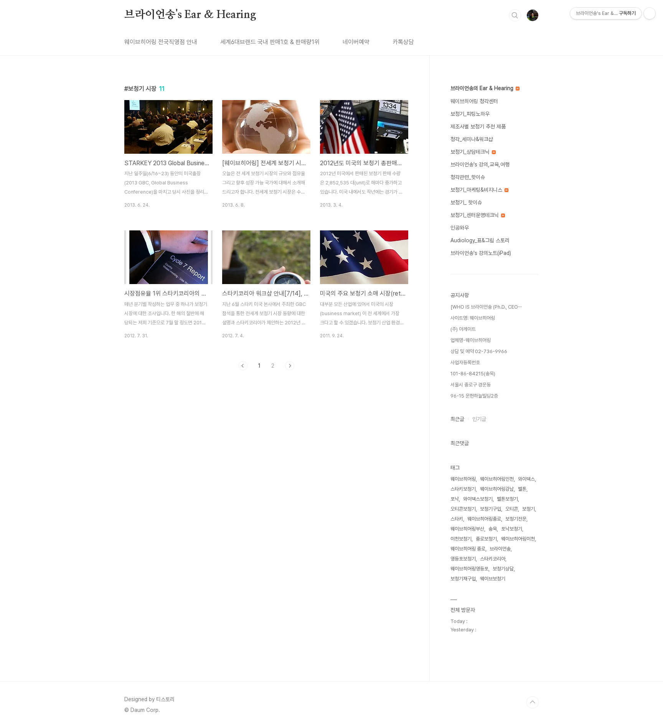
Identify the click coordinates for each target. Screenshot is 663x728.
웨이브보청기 (492, 579)
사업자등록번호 (465, 362)
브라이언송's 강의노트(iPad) (480, 253)
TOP (532, 702)
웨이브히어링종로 (484, 519)
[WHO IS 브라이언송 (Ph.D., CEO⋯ (486, 307)
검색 (515, 15)
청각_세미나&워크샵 (471, 139)
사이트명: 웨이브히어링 (472, 318)
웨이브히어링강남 (497, 489)
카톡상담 (403, 42)
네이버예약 (356, 42)
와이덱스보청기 (478, 499)
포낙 (454, 499)
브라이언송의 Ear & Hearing (482, 88)
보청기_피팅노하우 (470, 114)
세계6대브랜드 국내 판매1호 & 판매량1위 (270, 42)
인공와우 (459, 228)
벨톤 (522, 489)
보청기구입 (490, 509)
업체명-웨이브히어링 (470, 340)
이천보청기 (461, 539)
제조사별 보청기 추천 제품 (478, 126)
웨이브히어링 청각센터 (474, 101)
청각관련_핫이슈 (467, 177)
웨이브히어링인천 (497, 479)
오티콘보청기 (463, 509)
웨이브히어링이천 (518, 539)
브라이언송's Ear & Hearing (190, 15)
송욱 (492, 529)
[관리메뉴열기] (649, 13)
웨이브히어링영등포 (469, 569)
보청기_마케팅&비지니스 (477, 190)
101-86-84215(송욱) (472, 373)
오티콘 (511, 509)
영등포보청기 (463, 559)
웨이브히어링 (463, 479)
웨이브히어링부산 (467, 529)
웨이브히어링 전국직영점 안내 (160, 42)
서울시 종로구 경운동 (470, 385)
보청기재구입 (463, 579)
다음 (289, 365)
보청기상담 (503, 569)
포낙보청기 (511, 529)
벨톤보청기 (507, 499)
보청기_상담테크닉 (470, 152)
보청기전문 (515, 519)
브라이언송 (500, 549)
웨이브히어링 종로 (467, 549)
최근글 (457, 419)
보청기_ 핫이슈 (466, 202)
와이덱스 (526, 479)
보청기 (528, 509)
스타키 (456, 519)
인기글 (479, 419)
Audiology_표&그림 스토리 (480, 240)
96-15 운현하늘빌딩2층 (474, 396)
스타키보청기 (463, 489)
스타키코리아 (492, 559)
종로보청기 (486, 539)
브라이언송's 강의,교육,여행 (480, 164)
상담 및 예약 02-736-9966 (478, 351)
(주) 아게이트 (463, 329)
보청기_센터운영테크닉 (475, 215)
